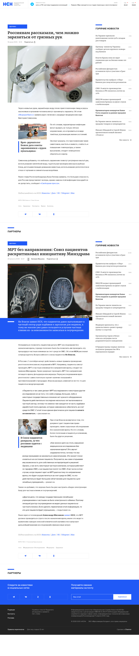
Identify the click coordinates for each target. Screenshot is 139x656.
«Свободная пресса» (49, 183)
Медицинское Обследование (34, 548)
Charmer (128, 629)
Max (72, 193)
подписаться (122, 597)
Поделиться (28, 42)
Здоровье (26, 206)
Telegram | (66, 193)
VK (58, 193)
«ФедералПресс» (26, 115)
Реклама (11, 618)
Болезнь (50, 206)
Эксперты (35, 206)
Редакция (11, 610)
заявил (67, 515)
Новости (46, 193)
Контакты (11, 614)
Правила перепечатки (16, 629)
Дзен (53, 193)
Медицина (50, 548)
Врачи (43, 206)
